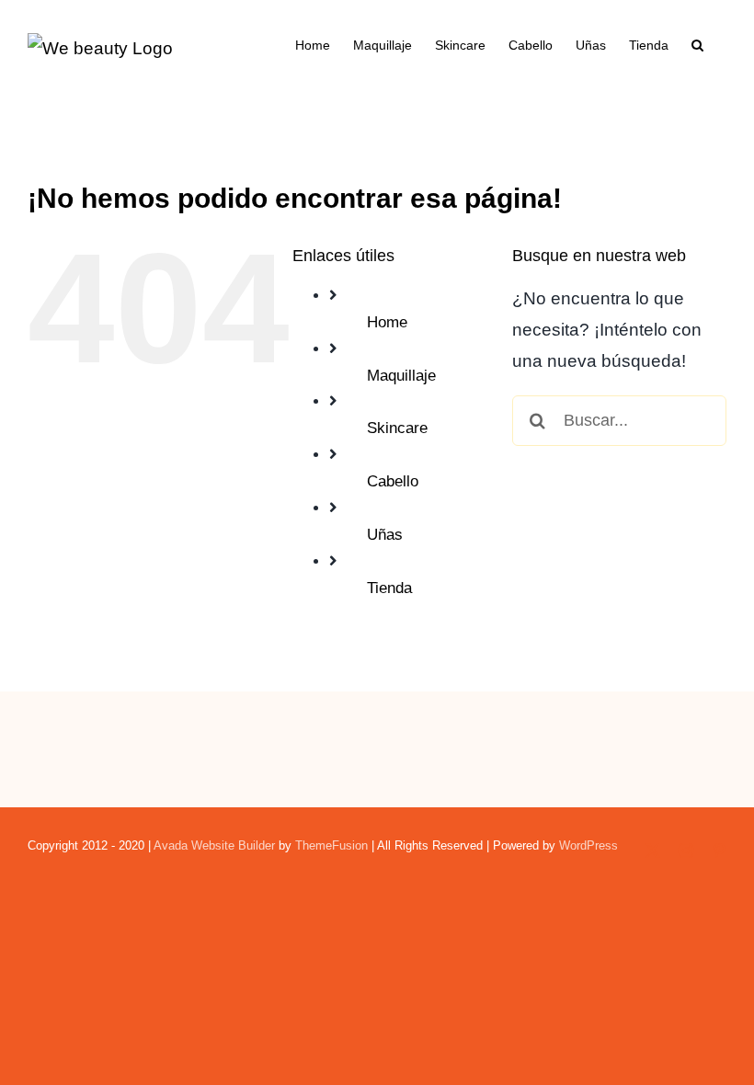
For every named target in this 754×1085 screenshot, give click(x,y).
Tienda (389, 588)
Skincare (397, 428)
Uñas (385, 534)
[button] (697, 43)
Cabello (392, 481)
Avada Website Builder (214, 845)
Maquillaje (401, 375)
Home (387, 322)
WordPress (588, 845)
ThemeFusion (331, 845)
